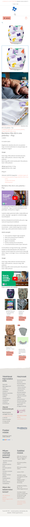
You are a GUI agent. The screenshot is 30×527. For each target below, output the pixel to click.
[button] (15, 22)
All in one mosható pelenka (17, 129)
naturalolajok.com (21, 419)
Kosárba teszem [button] (10, 318)
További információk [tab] (10, 180)
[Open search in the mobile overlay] (15, 14)
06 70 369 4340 (13, 1)
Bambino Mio (17, 126)
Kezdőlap (4, 126)
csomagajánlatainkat (7, 416)
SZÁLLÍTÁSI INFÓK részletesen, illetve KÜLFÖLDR (21, 503)
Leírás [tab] (6, 179)
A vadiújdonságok (6, 129)
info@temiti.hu (5, 1)
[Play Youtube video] (15, 198)
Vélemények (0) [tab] (8, 182)
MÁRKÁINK (10, 126)
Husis (14, 131)
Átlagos (3, 131)
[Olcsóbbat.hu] (22, 427)
